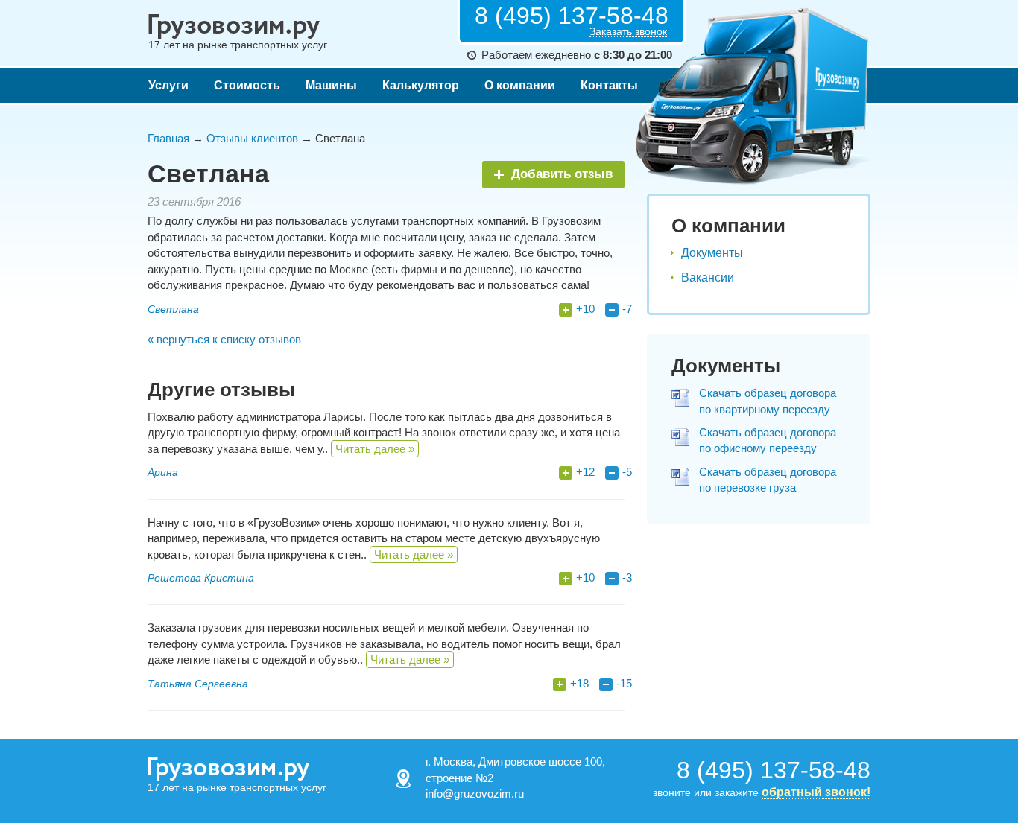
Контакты (609, 85)
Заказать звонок (628, 31)
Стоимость (247, 85)
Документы (712, 253)
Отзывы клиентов (252, 138)
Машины (331, 85)
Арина (163, 472)
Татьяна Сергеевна (198, 684)
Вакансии (707, 277)
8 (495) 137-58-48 (571, 15)
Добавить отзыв (562, 174)
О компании (519, 85)
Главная (168, 138)
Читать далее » (374, 448)
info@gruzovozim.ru (475, 793)
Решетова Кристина (201, 578)
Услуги (168, 85)
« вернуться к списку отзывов (224, 339)
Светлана (173, 309)
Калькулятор (420, 85)
